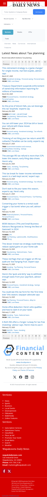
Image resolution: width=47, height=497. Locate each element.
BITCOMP (12, 114)
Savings (23, 149)
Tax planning (11, 116)
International (31, 43)
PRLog (9, 239)
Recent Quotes (9, 19)
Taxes (30, 116)
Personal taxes (39, 79)
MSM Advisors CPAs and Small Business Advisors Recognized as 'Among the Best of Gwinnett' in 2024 (22, 226)
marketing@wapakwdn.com (19, 465)
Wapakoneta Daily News (28, 481)
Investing (15, 167)
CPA (10, 235)
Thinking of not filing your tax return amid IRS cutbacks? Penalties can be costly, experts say (23, 139)
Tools (7, 39)
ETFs (30, 32)
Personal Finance (26, 197)
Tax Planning (37, 197)
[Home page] (26, 4)
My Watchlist (26, 19)
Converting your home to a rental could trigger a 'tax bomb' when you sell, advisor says (21, 206)
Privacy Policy (24, 485)
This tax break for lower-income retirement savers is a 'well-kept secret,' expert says (22, 175)
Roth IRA (10, 330)
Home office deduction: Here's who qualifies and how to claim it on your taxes (22, 308)
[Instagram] (32, 377)
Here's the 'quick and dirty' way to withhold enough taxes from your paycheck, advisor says (21, 277)
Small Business (32, 237)
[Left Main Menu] (4, 3)
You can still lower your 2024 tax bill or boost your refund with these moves (22, 124)
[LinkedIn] (26, 377)
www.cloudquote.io (23, 362)
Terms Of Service (27, 370)
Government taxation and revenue (19, 147)
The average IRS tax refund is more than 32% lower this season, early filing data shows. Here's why (23, 158)
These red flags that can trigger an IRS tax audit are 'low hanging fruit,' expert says (21, 260)
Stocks (19, 32)
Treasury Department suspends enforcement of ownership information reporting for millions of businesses (23, 89)
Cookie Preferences (26, 487)
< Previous (6, 63)
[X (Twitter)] (14, 377)
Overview (7, 43)
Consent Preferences (10, 496)
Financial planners (13, 215)
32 (45, 62)
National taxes (22, 116)
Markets (8, 32)
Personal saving (27, 79)
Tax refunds (38, 131)
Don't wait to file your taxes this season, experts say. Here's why (20, 190)
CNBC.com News (13, 81)
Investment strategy (14, 79)
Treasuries (7, 47)
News (14, 43)
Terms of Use (15, 485)
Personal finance (12, 97)
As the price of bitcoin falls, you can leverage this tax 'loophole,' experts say (22, 107)
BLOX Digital (22, 491)
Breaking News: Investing (11, 149)
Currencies (21, 43)
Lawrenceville (21, 237)
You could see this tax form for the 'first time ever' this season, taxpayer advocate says (22, 293)
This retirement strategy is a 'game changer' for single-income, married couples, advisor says (22, 71)
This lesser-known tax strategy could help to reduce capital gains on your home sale (22, 245)
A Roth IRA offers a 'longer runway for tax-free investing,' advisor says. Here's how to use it (23, 323)
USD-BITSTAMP (22, 114)
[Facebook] (20, 377)
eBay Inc (33, 300)
